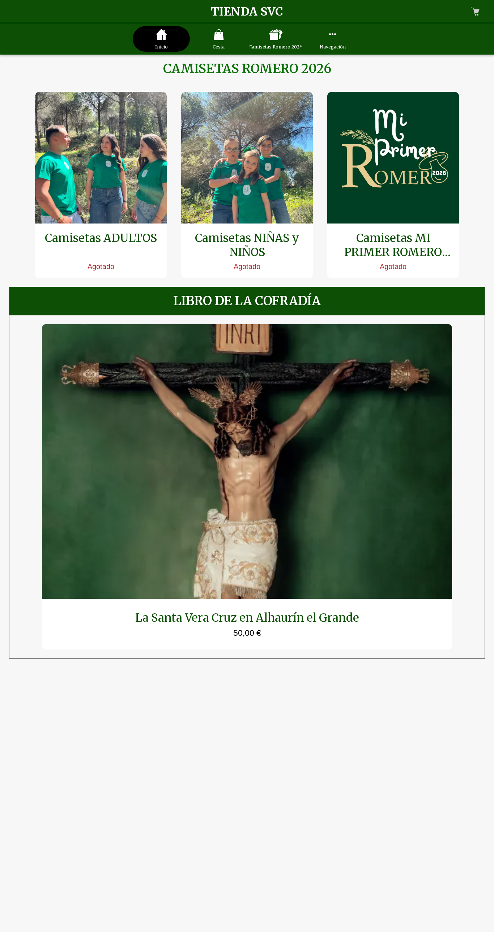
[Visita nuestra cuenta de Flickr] (224, 887)
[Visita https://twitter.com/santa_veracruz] (247, 887)
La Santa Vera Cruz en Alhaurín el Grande (247, 617)
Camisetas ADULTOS (101, 238)
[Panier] (475, 11)
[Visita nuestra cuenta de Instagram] (269, 887)
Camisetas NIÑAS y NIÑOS (247, 245)
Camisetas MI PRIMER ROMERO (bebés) (393, 245)
